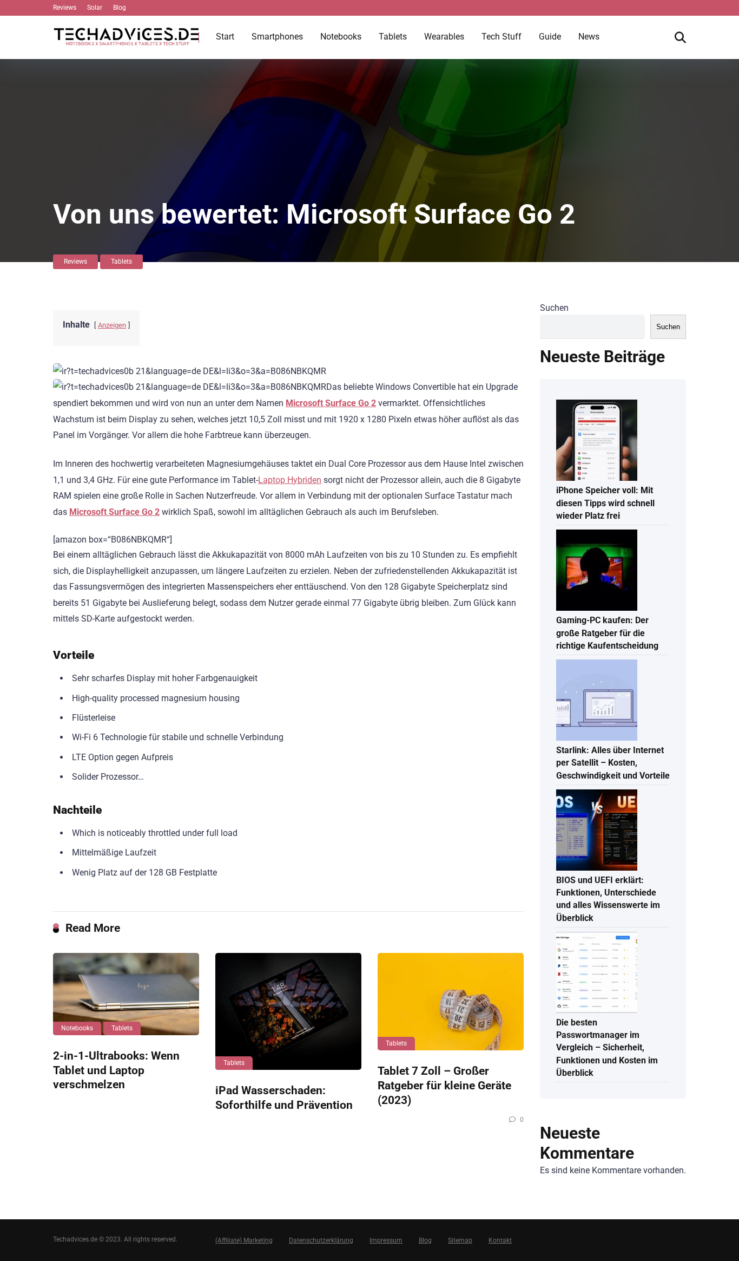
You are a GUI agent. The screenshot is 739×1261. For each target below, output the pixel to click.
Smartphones (277, 36)
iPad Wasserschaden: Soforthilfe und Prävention (284, 1097)
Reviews (64, 7)
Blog (119, 7)
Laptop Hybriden (289, 480)
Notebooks (340, 36)
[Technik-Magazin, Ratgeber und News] (126, 32)
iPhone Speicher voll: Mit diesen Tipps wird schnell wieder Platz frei (605, 502)
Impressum (386, 1240)
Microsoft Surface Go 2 (331, 403)
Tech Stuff (501, 36)
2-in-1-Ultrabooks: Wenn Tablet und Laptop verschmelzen (116, 1070)
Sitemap (460, 1240)
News (588, 36)
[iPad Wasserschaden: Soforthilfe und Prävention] (288, 1011)
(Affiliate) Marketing (244, 1240)
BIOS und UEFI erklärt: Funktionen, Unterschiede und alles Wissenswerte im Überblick (608, 899)
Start (225, 36)
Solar (94, 7)
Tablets (393, 36)
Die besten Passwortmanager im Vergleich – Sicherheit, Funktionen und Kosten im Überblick (607, 1047)
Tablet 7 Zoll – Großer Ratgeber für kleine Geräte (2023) (444, 1085)
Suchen (554, 308)
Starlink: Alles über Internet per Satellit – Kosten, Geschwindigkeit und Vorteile (613, 762)
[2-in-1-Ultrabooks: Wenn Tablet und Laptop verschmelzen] (126, 994)
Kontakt (500, 1240)
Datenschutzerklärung (321, 1240)
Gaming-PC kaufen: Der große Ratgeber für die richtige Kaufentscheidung (607, 632)
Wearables (444, 36)
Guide (550, 36)
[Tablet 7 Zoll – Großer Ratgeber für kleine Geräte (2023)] (451, 1001)
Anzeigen (112, 325)
